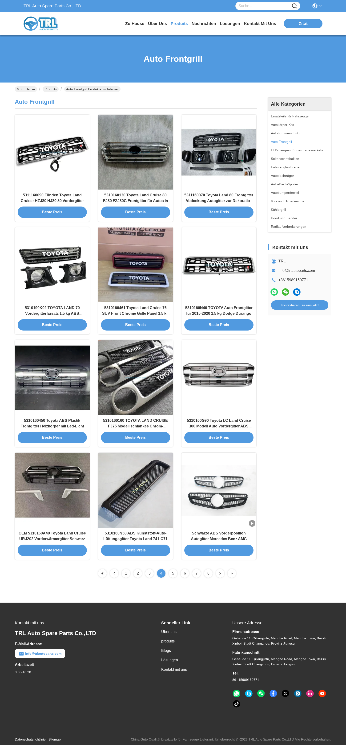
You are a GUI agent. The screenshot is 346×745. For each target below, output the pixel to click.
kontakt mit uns (260, 23)
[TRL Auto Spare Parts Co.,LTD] (49, 24)
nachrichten (204, 23)
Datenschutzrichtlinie (30, 739)
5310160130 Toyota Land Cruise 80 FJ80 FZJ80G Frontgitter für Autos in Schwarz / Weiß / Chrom (135, 200)
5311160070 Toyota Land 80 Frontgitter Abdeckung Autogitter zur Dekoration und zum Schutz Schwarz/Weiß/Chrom (218, 200)
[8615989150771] (236, 693)
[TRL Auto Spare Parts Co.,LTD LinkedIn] (310, 693)
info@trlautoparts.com (296, 271)
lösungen (230, 23)
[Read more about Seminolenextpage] (102, 573)
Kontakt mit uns (174, 669)
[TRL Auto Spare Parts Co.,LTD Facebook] (273, 693)
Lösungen (169, 660)
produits (179, 23)
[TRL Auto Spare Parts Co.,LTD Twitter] (285, 693)
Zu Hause (134, 23)
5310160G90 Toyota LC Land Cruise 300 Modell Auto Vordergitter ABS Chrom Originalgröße (219, 426)
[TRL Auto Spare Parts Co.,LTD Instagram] (298, 693)
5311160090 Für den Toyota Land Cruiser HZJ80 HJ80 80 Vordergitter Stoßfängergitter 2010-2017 (52, 200)
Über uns (157, 23)
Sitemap (54, 739)
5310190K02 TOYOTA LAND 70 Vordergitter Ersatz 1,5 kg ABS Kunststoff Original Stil (52, 313)
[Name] (294, 6)
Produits (50, 89)
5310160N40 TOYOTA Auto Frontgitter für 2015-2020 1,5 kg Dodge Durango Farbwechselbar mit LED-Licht (219, 313)
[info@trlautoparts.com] (297, 292)
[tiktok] (236, 704)
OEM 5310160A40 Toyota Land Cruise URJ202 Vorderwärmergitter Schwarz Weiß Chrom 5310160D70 (52, 538)
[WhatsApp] (274, 292)
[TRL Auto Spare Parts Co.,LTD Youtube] (322, 693)
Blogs (166, 651)
